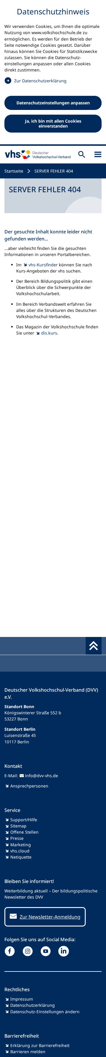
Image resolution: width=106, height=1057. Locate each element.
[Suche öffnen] (81, 154)
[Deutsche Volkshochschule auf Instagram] (29, 951)
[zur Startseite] (36, 154)
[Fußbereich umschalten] (94, 646)
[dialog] (53, 73)
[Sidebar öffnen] (98, 154)
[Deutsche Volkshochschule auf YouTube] (47, 951)
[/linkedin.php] (65, 951)
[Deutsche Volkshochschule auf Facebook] (11, 951)
